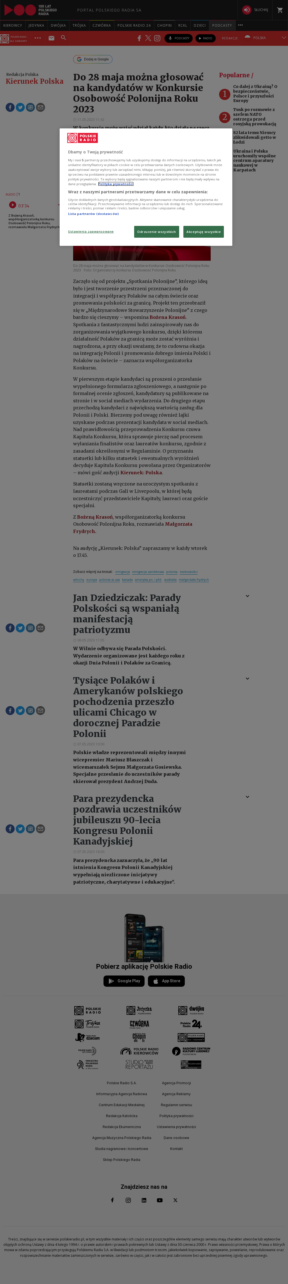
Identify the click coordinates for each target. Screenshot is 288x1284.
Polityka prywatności (116, 184)
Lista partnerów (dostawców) (93, 214)
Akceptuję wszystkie (203, 232)
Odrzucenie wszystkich (156, 232)
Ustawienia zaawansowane (91, 231)
